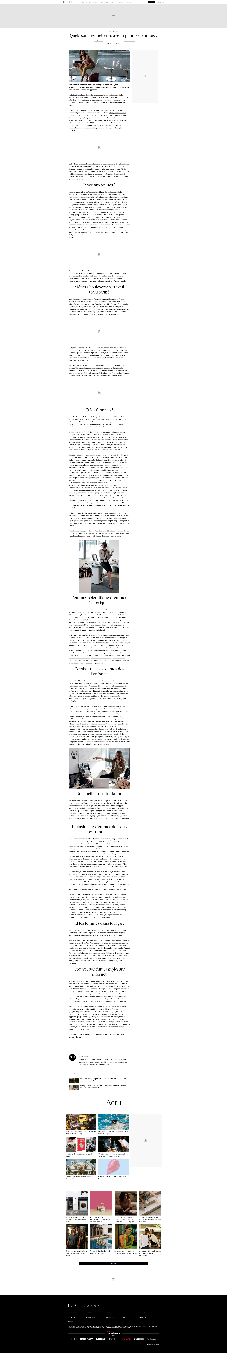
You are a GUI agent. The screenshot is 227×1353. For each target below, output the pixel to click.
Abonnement (72, 1313)
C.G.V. (123, 1317)
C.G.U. (123, 1313)
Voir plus (113, 1263)
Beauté (88, 2)
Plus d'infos (133, 1327)
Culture (95, 2)
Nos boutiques (91, 1317)
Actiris (71, 237)
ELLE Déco (114, 2)
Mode (82, 2)
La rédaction (99, 41)
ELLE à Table (104, 2)
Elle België (72, 1317)
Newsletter (160, 2)
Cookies (71, 1321)
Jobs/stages (90, 1313)
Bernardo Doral (129, 41)
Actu (113, 1103)
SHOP (152, 2)
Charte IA (142, 1317)
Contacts (107, 1313)
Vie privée (142, 1313)
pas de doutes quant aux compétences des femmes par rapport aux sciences (97, 658)
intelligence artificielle (117, 113)
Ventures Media (109, 1317)
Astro (121, 2)
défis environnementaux (98, 95)
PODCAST (129, 2)
